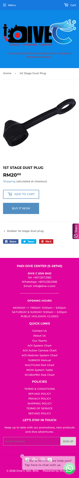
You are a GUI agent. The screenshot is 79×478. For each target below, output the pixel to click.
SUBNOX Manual (39, 360)
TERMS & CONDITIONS (39, 388)
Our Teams (39, 340)
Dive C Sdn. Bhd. (27, 470)
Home (7, 73)
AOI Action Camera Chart (40, 350)
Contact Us (39, 330)
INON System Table (39, 370)
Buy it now (21, 208)
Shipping (9, 181)
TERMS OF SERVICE (39, 408)
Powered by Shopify (56, 470)
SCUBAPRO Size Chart (39, 374)
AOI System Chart (39, 345)
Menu (12, 5)
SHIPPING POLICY (40, 403)
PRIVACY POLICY (39, 398)
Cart (73, 5)
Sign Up (68, 441)
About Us (39, 335)
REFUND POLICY (39, 393)
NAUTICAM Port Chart (39, 365)
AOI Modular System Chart (40, 355)
